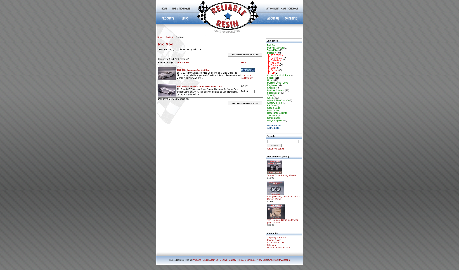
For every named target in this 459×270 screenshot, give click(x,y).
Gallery (232, 260)
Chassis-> (272, 88)
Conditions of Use (276, 242)
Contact (223, 260)
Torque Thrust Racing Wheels (281, 175)
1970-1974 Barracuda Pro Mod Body (193, 70)
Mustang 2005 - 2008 (277, 83)
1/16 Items (272, 115)
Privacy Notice (274, 240)
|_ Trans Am (273, 65)
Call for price (247, 78)
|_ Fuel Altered (274, 60)
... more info (246, 75)
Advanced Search (276, 149)
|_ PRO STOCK (275, 55)
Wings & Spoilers (275, 120)
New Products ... (275, 125)
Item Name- (183, 62)
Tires (269, 95)
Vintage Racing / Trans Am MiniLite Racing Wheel (284, 197)
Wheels (271, 98)
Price (243, 62)
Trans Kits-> (273, 50)
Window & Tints (274, 103)
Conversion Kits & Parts (278, 75)
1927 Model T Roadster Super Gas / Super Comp (199, 86)
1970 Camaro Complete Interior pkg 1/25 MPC (282, 221)
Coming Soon (274, 118)
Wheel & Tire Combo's (278, 100)
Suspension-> (274, 93)
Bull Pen (271, 45)
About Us (213, 260)
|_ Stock (271, 68)
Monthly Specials (275, 48)
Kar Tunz (271, 105)
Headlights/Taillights (277, 113)
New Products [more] (278, 156)
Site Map (271, 245)
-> (271, 53)
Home (160, 37)
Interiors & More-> (276, 90)
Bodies (169, 37)
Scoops (271, 78)
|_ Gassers (273, 70)
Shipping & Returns (276, 237)
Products (196, 260)
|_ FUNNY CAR (275, 58)
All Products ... (274, 128)
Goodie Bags (273, 108)
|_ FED (271, 73)
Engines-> (272, 85)
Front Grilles (273, 110)
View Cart (262, 260)
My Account (284, 260)
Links (205, 260)
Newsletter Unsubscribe (278, 247)
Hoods (270, 80)
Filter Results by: (166, 49)
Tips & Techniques (246, 260)
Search (271, 136)
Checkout (273, 260)
